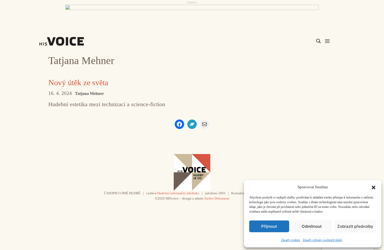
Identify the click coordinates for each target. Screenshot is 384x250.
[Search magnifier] (318, 41)
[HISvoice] (73, 41)
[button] (373, 187)
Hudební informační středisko (178, 193)
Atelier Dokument (216, 198)
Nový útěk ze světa (78, 82)
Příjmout (269, 226)
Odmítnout (312, 226)
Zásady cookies (290, 240)
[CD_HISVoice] (192, 16)
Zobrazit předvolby (355, 226)
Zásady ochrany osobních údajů (322, 240)
